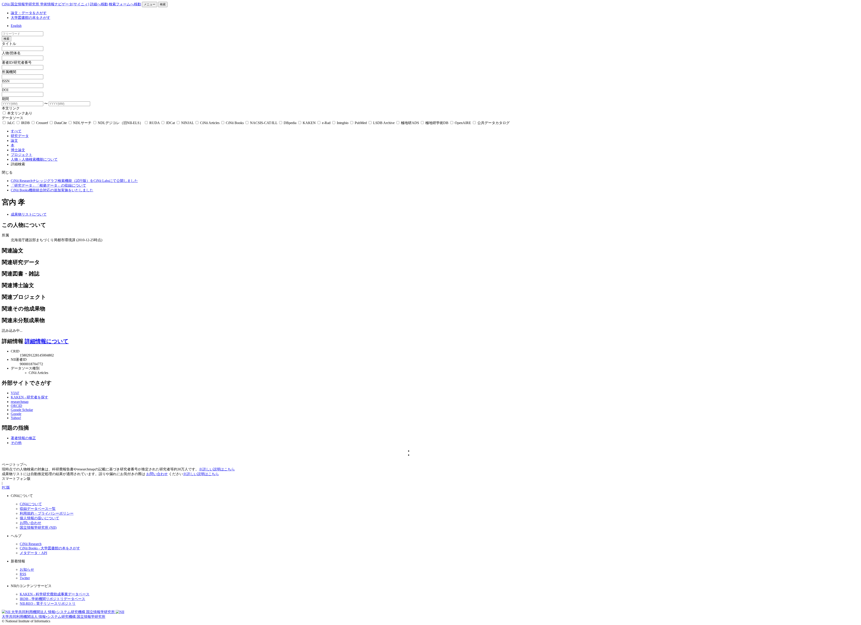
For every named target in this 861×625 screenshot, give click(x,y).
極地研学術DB (436, 123)
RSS (23, 574)
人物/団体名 (11, 53)
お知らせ (27, 569)
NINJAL (187, 123)
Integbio (342, 123)
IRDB (25, 123)
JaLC (11, 123)
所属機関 (9, 72)
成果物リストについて (29, 214)
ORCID (16, 406)
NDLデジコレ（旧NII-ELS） (120, 123)
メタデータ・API (33, 553)
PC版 (6, 487)
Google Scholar (22, 410)
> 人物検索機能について (38, 159)
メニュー (149, 4)
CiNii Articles (209, 123)
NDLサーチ (82, 123)
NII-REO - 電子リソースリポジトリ (48, 603)
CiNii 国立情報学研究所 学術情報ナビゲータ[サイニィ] (45, 4)
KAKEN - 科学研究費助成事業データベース (54, 594)
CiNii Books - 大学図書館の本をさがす (50, 548)
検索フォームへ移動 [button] (125, 4)
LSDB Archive (384, 123)
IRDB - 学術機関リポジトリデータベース (52, 599)
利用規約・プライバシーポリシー (47, 513)
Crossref (42, 123)
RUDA (154, 123)
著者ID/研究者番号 (17, 62)
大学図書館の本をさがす (30, 18)
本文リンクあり (19, 113)
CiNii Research (30, 544)
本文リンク (11, 108)
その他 (16, 443)
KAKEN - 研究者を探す (29, 397)
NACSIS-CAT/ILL (263, 123)
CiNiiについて (31, 504)
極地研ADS (410, 123)
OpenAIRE (463, 123)
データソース (12, 118)
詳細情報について (47, 341)
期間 (5, 99)
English (16, 26)
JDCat (170, 123)
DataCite (60, 123)
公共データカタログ (493, 123)
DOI (5, 90)
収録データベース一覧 (38, 509)
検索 (163, 4)
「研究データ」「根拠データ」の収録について (48, 185)
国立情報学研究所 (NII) (38, 527)
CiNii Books (235, 123)
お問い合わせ (157, 474)
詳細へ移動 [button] (99, 4)
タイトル (9, 44)
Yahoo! (16, 418)
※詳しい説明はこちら (217, 469)
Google (16, 414)
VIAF (15, 393)
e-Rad (326, 123)
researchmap (19, 402)
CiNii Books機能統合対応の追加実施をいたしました (52, 190)
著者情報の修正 (23, 438)
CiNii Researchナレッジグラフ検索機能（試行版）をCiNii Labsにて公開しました (74, 181)
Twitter (25, 578)
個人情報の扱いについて (39, 518)
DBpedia (290, 123)
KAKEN (309, 123)
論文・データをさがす (29, 13)
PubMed (361, 123)
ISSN (6, 81)
